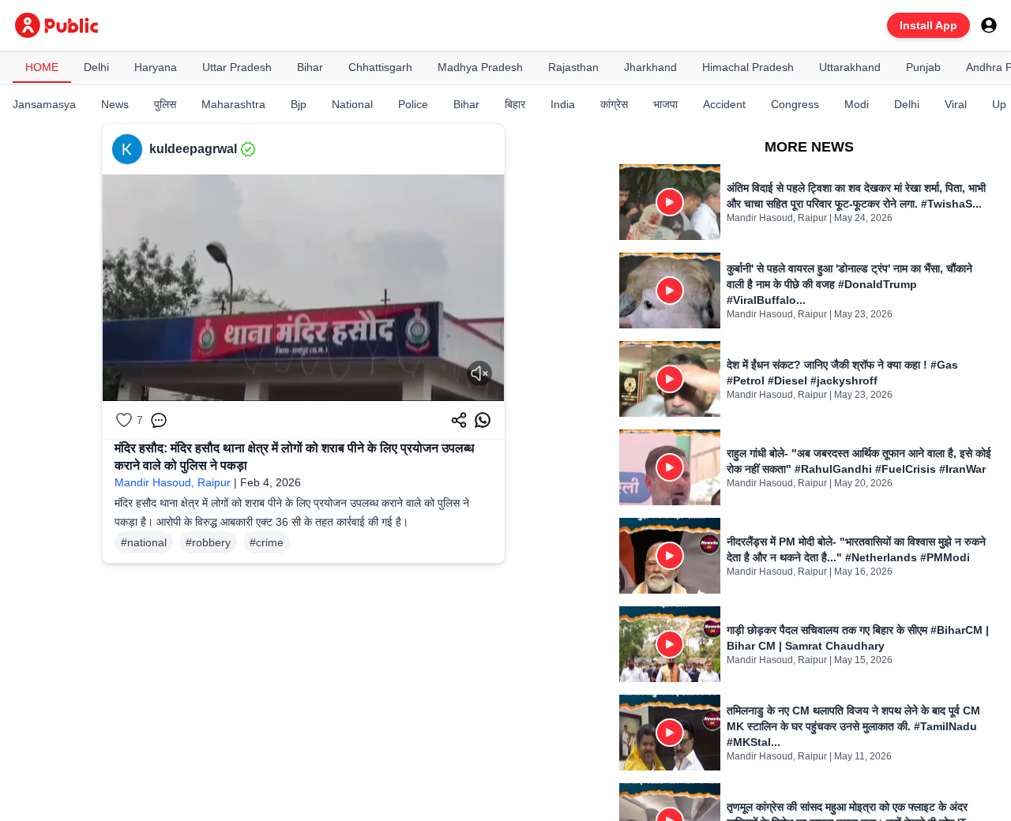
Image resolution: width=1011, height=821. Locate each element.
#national (144, 542)
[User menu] (988, 25)
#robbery (208, 542)
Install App (928, 25)
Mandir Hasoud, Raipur (173, 482)
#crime (267, 542)
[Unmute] (479, 373)
